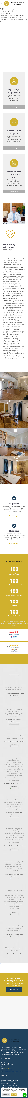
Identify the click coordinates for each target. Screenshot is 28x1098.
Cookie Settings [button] (6, 1094)
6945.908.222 (8, 1070)
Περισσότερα (14, 107)
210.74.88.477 (8, 1068)
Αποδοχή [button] (14, 1094)
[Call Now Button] (25, 1095)
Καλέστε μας (14, 990)
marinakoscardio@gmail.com (13, 1072)
